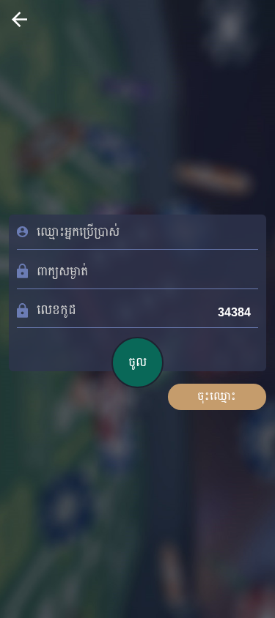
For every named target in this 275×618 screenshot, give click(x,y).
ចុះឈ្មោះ (216, 396)
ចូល (137, 362)
